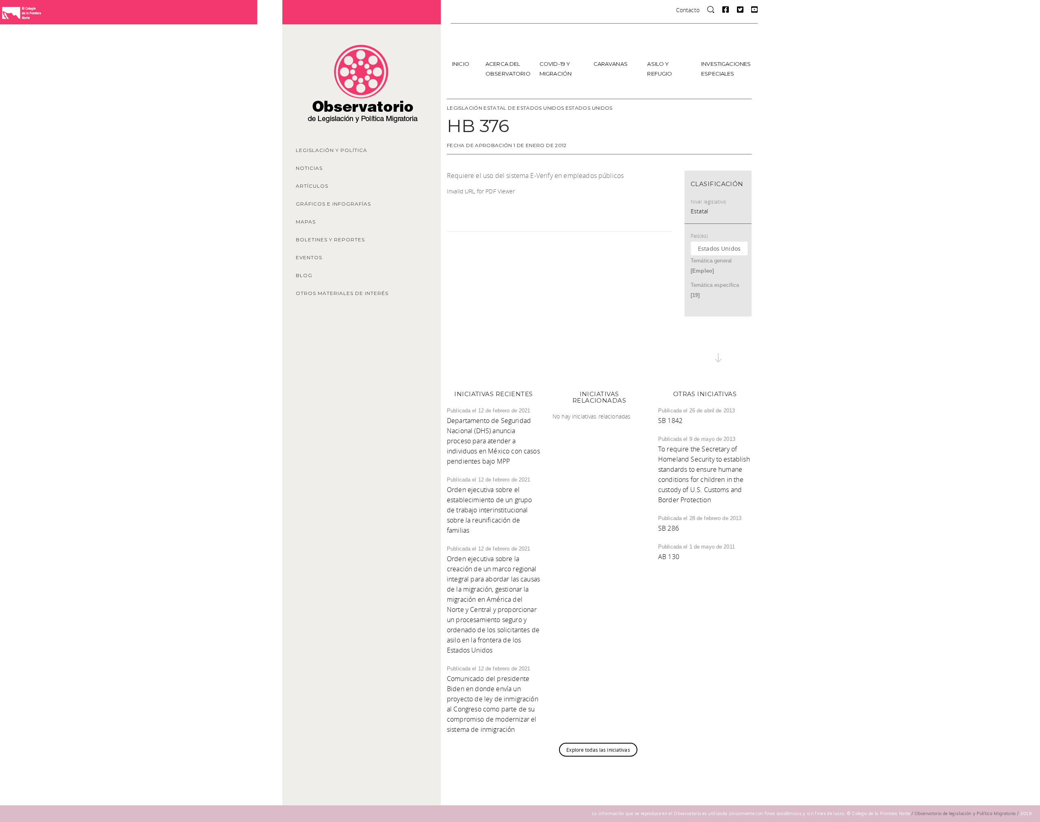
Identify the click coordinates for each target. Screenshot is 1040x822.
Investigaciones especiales (725, 69)
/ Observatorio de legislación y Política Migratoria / (966, 813)
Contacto (688, 10)
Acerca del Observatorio (508, 69)
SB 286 (668, 528)
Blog (304, 275)
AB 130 (668, 556)
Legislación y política (331, 150)
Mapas (306, 222)
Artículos (312, 186)
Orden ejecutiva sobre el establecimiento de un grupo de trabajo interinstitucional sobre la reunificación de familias (489, 510)
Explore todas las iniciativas (598, 749)
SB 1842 (670, 420)
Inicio (460, 64)
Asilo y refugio (659, 69)
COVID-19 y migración (556, 69)
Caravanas (611, 64)
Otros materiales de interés (342, 293)
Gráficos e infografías (333, 204)
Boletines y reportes (330, 239)
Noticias (309, 168)
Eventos (309, 257)
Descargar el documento (552, 192)
